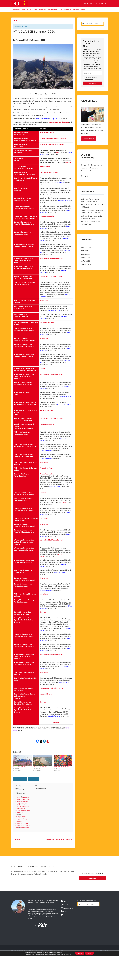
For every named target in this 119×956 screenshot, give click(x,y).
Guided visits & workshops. (49, 172)
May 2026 (86, 258)
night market (56, 119)
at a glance (18, 816)
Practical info (52, 10)
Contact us (93, 3)
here (57, 152)
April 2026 (86, 261)
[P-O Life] (19, 3)
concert (24, 816)
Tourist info (42, 10)
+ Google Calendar (20, 778)
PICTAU (60, 950)
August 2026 (87, 247)
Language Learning (65, 10)
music (17, 821)
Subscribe (92, 83)
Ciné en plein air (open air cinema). (51, 276)
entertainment (19, 819)
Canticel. (43, 368)
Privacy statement (89, 79)
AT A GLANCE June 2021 (40, 766)
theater (17, 827)
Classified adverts (79, 10)
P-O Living (33, 10)
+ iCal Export (33, 778)
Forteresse (65, 502)
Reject (89, 953)
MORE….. (56, 722)
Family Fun (24, 803)
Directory (16, 10)
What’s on (25, 10)
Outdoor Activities (21, 810)
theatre (22, 827)
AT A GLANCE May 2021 (19, 766)
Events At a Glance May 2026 (61, 766)
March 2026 (87, 264)
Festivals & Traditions (21, 805)
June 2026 (86, 254)
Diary (22, 818)
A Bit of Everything (21, 797)
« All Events (17, 21)
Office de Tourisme (59, 182)
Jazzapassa (16, 839)
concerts (18, 818)
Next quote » (85, 176)
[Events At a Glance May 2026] (63, 760)
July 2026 (86, 251)
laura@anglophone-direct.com (59, 122)
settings (69, 954)
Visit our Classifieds (89, 138)
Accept (80, 953)
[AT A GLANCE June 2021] (42, 760)
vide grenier (45, 119)
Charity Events (21, 799)
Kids (21, 806)
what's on (26, 827)
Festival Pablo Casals (47, 322)
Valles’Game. (44, 300)
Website (68, 162)
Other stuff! (23, 808)
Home (86, 3)
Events (25, 819)
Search (103, 3)
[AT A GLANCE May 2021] (22, 760)
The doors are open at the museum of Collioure (58, 839)
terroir (38, 119)
